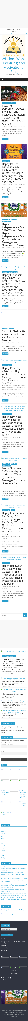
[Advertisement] (14, 14)
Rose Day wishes (18, 389)
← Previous (4, 610)
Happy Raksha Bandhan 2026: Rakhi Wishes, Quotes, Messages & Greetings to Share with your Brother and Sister (14, 173)
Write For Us (4, 950)
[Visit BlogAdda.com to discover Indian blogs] (12, 909)
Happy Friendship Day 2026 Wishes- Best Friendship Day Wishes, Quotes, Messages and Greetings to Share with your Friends (13, 283)
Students (3, 853)
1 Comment (21, 247)
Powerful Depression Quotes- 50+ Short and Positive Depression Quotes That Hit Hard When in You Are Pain (13, 114)
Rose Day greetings (15, 387)
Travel (2, 855)
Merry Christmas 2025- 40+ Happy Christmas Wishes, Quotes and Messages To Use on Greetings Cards (14, 476)
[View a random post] (25, 79)
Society (8, 221)
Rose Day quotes (11, 389)
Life (3, 103)
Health (2, 838)
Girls (2, 836)
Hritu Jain (15, 126)
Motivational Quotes (10, 103)
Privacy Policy (4, 948)
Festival (4, 161)
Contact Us (3, 939)
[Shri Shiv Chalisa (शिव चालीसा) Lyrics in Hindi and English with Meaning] (14, 312)
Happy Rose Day (7, 387)
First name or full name (7, 744)
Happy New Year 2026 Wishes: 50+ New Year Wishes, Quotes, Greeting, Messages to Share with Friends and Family (13, 425)
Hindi (2, 841)
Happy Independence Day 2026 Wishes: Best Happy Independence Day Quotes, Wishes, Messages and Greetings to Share (14, 33)
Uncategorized (6, 563)
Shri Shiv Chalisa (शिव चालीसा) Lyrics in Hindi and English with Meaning (14, 336)
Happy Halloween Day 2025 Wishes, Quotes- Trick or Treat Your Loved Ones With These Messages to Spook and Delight (13, 574)
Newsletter (3, 945)
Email (2, 751)
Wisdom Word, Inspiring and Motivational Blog (14, 65)
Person (2, 848)
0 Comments (22, 126)
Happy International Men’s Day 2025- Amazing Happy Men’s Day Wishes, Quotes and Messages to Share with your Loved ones (13, 523)
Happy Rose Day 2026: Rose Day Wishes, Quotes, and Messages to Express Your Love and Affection (14, 375)
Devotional (5, 328)
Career (2, 829)
